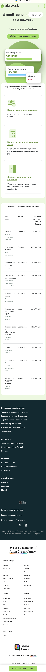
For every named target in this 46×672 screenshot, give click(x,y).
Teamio (26, 568)
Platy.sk (26, 582)
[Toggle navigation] (42, 6)
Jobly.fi (5, 636)
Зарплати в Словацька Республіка (14, 412)
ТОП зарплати (6, 431)
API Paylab (5, 470)
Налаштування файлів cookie (13, 520)
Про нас (4, 451)
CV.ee (5, 605)
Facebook (5, 486)
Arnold (26, 565)
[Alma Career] (23, 647)
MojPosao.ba (28, 601)
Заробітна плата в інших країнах (14, 420)
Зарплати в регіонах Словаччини (14, 416)
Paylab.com (28, 585)
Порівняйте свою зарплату (23, 668)
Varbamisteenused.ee (10, 625)
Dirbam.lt (6, 608)
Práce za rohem (8, 582)
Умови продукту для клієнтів (12, 443)
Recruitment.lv (7, 621)
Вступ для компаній (9, 467)
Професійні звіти (8, 463)
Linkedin (4, 490)
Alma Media (31, 534)
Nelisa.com (6, 588)
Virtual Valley (28, 611)
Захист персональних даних (12, 515)
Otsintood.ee (7, 615)
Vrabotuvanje (28, 605)
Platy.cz (27, 578)
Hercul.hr (27, 608)
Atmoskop (6, 585)
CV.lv (4, 601)
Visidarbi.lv (6, 611)
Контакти (4, 482)
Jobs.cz (5, 565)
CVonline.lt (6, 598)
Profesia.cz (6, 572)
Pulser (26, 615)
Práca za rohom (8, 578)
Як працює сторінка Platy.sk (12, 447)
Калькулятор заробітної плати (13, 427)
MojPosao (27, 598)
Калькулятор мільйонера (11, 424)
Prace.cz (6, 575)
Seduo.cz (27, 572)
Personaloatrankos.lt (9, 618)
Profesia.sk (6, 568)
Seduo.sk (27, 575)
